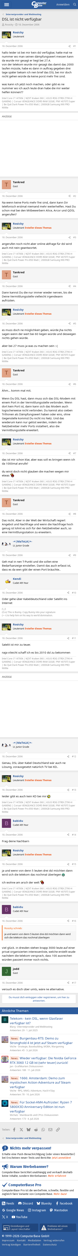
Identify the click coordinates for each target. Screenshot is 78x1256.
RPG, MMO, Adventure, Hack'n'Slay (36, 1090)
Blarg (13, 1026)
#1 (74, 46)
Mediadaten (34, 1240)
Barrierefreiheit (31, 1244)
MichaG (14, 1115)
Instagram (39, 1210)
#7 (74, 453)
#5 (74, 323)
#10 (74, 592)
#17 (74, 982)
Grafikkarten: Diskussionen (29, 1066)
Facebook (66, 1203)
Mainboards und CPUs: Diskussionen (39, 1115)
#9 (74, 555)
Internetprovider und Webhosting (34, 1026)
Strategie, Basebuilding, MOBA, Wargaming (41, 1046)
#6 (74, 384)
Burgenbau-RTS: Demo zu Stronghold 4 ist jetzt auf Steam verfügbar (41, 1040)
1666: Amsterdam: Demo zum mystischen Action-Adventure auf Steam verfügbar (40, 1082)
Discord (28, 1203)
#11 (74, 638)
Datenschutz (50, 1244)
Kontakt (21, 1240)
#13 (74, 789)
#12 (74, 756)
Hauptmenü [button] (6, 5)
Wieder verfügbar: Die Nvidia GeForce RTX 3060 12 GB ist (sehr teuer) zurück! (43, 1060)
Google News (15, 1210)
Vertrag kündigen (11, 1244)
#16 (74, 921)
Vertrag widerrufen (54, 1240)
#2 (74, 196)
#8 (74, 513)
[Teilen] (69, 46)
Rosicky (9, 24)
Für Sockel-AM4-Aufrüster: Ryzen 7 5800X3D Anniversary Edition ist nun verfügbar (41, 1106)
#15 (74, 864)
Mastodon (61, 1210)
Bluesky (46, 1203)
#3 (74, 237)
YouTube (21, 1217)
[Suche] (74, 4)
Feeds (10, 1203)
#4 (74, 286)
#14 (74, 834)
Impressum (8, 1240)
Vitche (13, 1046)
